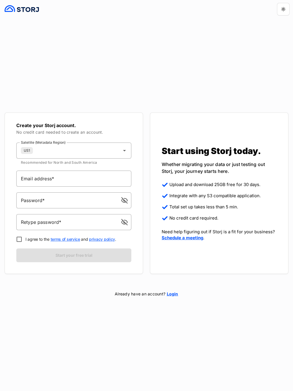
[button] (124, 200)
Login (172, 293)
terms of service (65, 239)
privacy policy (102, 239)
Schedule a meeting (182, 237)
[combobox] (73, 151)
